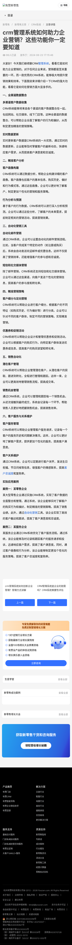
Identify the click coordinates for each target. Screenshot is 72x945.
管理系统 (43, 63)
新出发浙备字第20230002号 (16, 929)
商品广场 (49, 909)
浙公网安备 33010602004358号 (21, 919)
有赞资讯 (61, 909)
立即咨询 (36, 663)
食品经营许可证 (10, 909)
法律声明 (19, 895)
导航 (65, 5)
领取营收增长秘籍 (36, 745)
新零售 (6, 24)
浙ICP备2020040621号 (13, 925)
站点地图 (21, 914)
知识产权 (43, 895)
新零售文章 (20, 24)
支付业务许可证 (59, 904)
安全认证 (7, 900)
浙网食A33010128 (52, 932)
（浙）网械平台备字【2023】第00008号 (21, 932)
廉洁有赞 (19, 900)
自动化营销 (31, 512)
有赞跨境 (37, 909)
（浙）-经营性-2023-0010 (15, 935)
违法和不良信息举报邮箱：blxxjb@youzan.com (26, 904)
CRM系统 (36, 24)
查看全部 (62, 679)
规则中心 (55, 895)
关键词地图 (34, 914)
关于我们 (7, 895)
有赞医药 (25, 909)
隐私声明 (31, 895)
